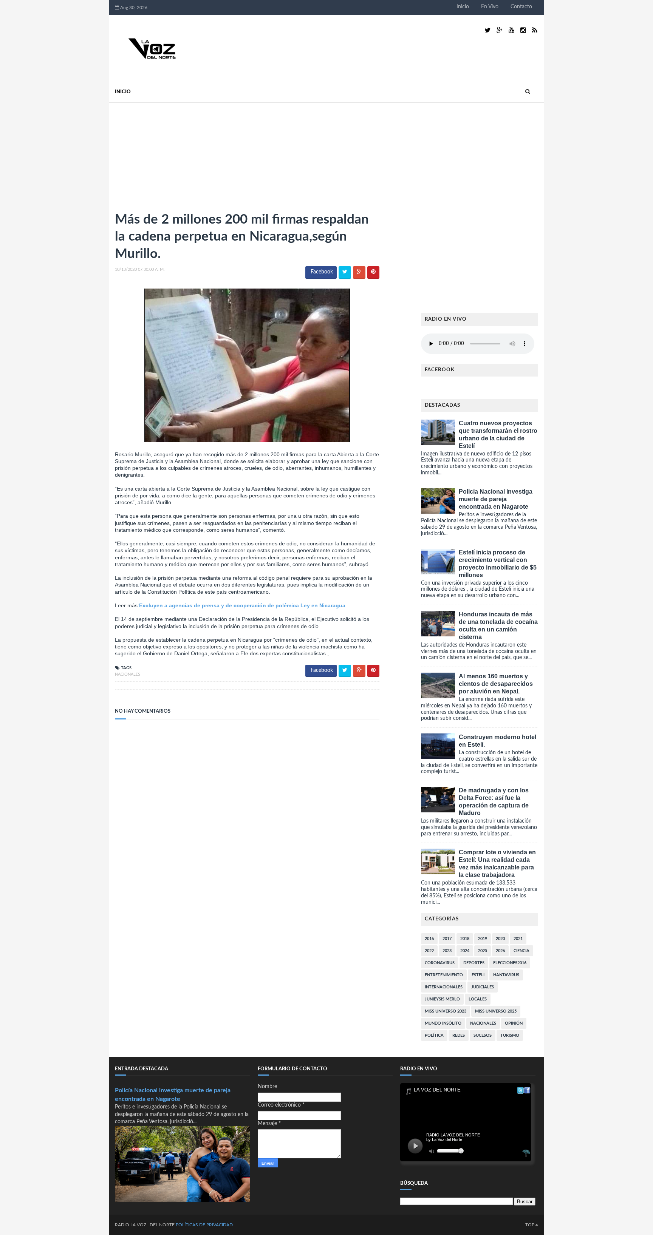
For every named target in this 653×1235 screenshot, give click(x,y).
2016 (429, 939)
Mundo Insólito (443, 1023)
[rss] (534, 30)
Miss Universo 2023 (445, 1011)
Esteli (478, 975)
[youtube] (511, 30)
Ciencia (521, 951)
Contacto (521, 6)
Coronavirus (440, 963)
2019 (482, 939)
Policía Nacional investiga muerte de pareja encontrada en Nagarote (495, 499)
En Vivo (489, 6)
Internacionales (444, 987)
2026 (500, 951)
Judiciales (482, 987)
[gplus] (499, 30)
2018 (464, 939)
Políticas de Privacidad (204, 1225)
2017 (447, 939)
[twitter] (487, 30)
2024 (464, 951)
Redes (458, 1035)
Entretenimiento (444, 975)
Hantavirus (506, 975)
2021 (518, 939)
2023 (447, 951)
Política (434, 1035)
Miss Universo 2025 (496, 1011)
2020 (500, 939)
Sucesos (483, 1035)
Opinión (514, 1023)
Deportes (473, 963)
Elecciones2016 (509, 963)
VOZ (141, 1225)
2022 (429, 951)
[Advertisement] (171, 154)
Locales (478, 999)
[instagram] (523, 30)
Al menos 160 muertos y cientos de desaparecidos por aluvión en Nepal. (496, 684)
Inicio (462, 6)
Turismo (509, 1035)
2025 (482, 951)
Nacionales (127, 674)
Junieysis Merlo (442, 999)
